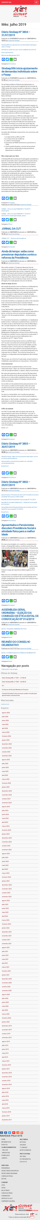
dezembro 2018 (7, 1073)
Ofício (3, 1187)
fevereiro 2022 (6, 924)
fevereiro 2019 (6, 1065)
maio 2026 (5, 724)
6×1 (3, 685)
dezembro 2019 (7, 1026)
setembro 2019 (7, 1037)
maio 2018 (5, 1100)
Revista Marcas (25, 1150)
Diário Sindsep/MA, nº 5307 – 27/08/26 (14, 678)
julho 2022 (5, 904)
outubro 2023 (6, 846)
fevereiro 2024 (6, 830)
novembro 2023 (7, 842)
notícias (23, 1142)
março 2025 (5, 779)
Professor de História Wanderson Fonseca (15, 689)
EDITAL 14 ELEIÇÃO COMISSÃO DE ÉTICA (13, 629)
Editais (10, 637)
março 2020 (5, 1014)
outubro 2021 (6, 939)
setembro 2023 (7, 849)
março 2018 (5, 1108)
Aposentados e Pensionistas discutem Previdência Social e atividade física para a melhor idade (18, 529)
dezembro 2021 (7, 932)
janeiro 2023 (6, 881)
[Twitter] (10, 1133)
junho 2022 (5, 908)
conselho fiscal (7, 1176)
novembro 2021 (7, 936)
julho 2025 (5, 763)
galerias (23, 1145)
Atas (3, 1185)
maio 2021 (5, 959)
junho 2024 (5, 814)
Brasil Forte (5, 466)
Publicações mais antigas (9, 669)
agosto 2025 (6, 759)
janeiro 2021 (6, 975)
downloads (5, 1155)
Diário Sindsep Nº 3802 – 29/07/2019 (15, 483)
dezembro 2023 (7, 838)
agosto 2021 (6, 947)
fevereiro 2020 (6, 1018)
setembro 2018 (7, 1084)
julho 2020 (5, 998)
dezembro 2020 (7, 979)
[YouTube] (14, 1133)
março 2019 (5, 1061)
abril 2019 (5, 1057)
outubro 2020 (6, 986)
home (3, 1139)
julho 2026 (5, 716)
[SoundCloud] (18, 1133)
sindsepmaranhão (5, 704)
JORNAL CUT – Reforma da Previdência (13, 238)
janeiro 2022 (6, 928)
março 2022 (5, 920)
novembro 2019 (7, 1029)
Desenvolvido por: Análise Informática (26, 1214)
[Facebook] (6, 1133)
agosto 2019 (6, 1041)
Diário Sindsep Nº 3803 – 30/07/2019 (15, 445)
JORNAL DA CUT (11, 228)
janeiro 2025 (6, 787)
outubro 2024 (6, 799)
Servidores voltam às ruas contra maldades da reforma (18, 49)
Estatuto (23, 1162)
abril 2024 (5, 822)
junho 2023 (5, 861)
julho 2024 (5, 810)
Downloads (11, 247)
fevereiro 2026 (6, 736)
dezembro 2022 (7, 885)
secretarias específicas (10, 1171)
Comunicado (5, 1196)
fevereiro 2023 (6, 877)
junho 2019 (5, 1049)
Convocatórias (7, 1193)
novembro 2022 (7, 889)
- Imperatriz (5, 1152)
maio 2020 (5, 1006)
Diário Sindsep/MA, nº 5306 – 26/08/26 (14, 682)
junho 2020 (5, 1002)
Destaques (11, 202)
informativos (6, 1142)
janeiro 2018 (6, 1116)
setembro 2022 (7, 896)
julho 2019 (5, 1045)
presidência (5, 1168)
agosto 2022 (6, 900)
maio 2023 (5, 865)
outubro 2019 (6, 1033)
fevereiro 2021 (6, 971)
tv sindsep (23, 1147)
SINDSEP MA (6, 2)
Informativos (12, 64)
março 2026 (5, 732)
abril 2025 (5, 775)
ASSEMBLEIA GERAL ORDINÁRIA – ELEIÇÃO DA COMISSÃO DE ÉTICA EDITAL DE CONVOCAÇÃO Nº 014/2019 (19, 614)
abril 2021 (5, 963)
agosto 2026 (6, 712)
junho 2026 (5, 720)
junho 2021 (5, 955)
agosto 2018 (6, 1088)
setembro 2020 (7, 990)
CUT (7, 428)
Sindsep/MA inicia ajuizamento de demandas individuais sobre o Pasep (19, 71)
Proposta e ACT (7, 1198)
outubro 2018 (6, 1080)
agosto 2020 (6, 994)
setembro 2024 (7, 802)
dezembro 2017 (7, 1120)
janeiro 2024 (6, 834)
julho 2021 (5, 951)
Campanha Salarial (8, 1201)
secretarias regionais (9, 1173)
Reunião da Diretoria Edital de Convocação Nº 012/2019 (18, 499)
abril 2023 (5, 869)
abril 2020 (5, 1010)
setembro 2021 (7, 943)
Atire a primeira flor (7, 52)
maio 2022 (5, 912)
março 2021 (5, 967)
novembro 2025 (7, 748)
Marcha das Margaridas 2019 (10, 55)
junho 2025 (5, 767)
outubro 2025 (6, 752)
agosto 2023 (6, 853)
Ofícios (10, 224)
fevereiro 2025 (6, 783)
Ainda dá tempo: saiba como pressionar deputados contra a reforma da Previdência (18, 254)
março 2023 (5, 873)
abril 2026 (5, 728)
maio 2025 (5, 771)
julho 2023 (5, 857)
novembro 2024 (7, 795)
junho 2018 (5, 1096)
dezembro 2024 (7, 791)
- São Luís (4, 1150)
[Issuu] (22, 1132)
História (23, 1156)
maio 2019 (5, 1053)
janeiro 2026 (6, 740)
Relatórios (5, 1190)
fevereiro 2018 (6, 1112)
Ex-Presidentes (25, 1159)
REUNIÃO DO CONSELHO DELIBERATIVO (15, 643)
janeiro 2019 (6, 1069)
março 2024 (5, 826)
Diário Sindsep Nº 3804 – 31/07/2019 (15, 33)
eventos (4, 1144)
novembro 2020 (7, 983)
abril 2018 (5, 1104)
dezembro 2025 (7, 744)
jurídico (4, 1158)
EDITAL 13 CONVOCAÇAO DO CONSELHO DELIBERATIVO (18, 653)
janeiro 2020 (6, 1022)
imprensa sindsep (14, 40)
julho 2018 (5, 1092)
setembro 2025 (7, 755)
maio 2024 (5, 818)
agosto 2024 (6, 806)
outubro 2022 (6, 892)
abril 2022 (5, 916)
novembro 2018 (7, 1076)
